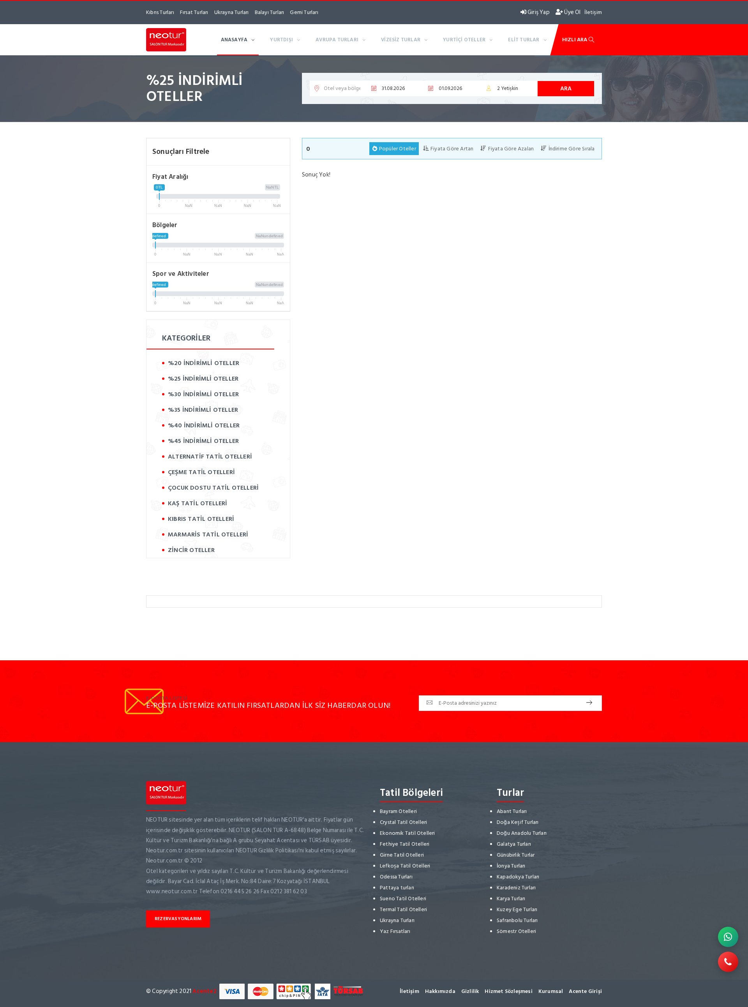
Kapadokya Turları (518, 876)
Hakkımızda (440, 991)
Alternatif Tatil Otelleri (210, 456)
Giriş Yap (538, 12)
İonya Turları (511, 865)
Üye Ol (571, 12)
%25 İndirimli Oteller (203, 379)
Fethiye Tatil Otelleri (404, 843)
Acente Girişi (585, 991)
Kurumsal (550, 991)
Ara (566, 88)
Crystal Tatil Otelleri (403, 822)
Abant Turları (512, 811)
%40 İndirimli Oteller (204, 425)
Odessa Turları (396, 876)
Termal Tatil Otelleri (403, 909)
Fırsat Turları (194, 12)
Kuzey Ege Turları (517, 909)
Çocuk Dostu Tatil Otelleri (213, 488)
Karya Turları (511, 898)
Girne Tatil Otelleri (402, 854)
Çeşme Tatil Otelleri (201, 472)
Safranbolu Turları (517, 920)
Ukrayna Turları (231, 12)
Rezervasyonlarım (178, 918)
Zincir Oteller (191, 550)
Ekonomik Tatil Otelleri (407, 833)
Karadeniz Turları (516, 887)
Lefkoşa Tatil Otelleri (405, 865)
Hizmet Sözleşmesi (508, 991)
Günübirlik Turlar (516, 854)
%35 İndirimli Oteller (203, 410)
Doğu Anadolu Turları (522, 833)
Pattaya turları (397, 887)
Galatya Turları (514, 843)
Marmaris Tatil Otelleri (208, 534)
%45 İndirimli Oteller (203, 441)
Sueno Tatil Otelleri (403, 898)
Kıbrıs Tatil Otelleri (201, 519)
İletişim (593, 12)
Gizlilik (470, 991)
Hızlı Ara (575, 39)
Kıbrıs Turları (160, 12)
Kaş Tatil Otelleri (198, 503)
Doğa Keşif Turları (518, 822)
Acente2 (204, 991)
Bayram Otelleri (398, 811)
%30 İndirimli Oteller (203, 394)
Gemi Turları (304, 12)
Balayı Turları (269, 12)
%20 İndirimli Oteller (203, 363)
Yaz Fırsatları (395, 931)
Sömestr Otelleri (516, 931)
